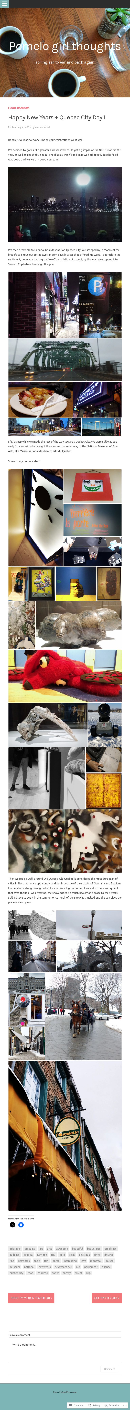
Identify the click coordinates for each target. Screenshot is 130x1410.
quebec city (16, 1272)
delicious (84, 1254)
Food (12, 107)
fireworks (24, 1260)
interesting (70, 1260)
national (29, 1266)
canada (28, 1254)
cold (62, 1254)
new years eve (63, 1266)
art (41, 1248)
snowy (67, 1272)
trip (88, 1272)
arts (49, 1248)
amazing (30, 1248)
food (37, 1260)
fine (11, 1260)
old (78, 1266)
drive (97, 1254)
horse (55, 1260)
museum (14, 1266)
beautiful (77, 1248)
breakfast (110, 1248)
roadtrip (43, 1272)
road (31, 1272)
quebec (106, 1266)
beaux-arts (93, 1248)
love (83, 1260)
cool (72, 1254)
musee (109, 1260)
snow (55, 1272)
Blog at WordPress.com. (65, 1392)
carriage (42, 1254)
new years (45, 1266)
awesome (62, 1248)
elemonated (42, 127)
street (78, 1272)
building (14, 1254)
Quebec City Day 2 (106, 1298)
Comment (109, 1369)
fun (46, 1260)
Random (23, 107)
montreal (95, 1260)
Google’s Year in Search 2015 (31, 1298)
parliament (91, 1266)
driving (108, 1254)
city (53, 1254)
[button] (43, 305)
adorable (14, 1248)
